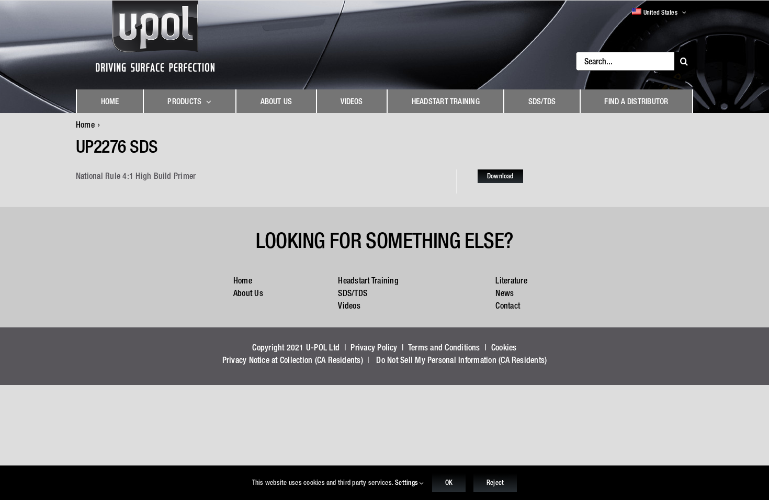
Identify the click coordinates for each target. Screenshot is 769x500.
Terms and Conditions (444, 347)
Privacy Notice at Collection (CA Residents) (292, 360)
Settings (407, 482)
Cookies (504, 347)
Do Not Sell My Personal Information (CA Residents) (461, 360)
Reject (495, 482)
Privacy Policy (373, 347)
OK (449, 482)
